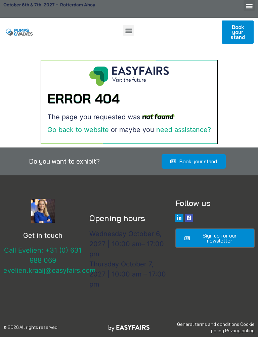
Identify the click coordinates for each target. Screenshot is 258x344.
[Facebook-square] (189, 218)
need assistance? (183, 130)
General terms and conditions (208, 324)
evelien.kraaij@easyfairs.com (49, 270)
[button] (249, 5)
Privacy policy (240, 330)
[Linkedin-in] (179, 218)
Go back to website (78, 130)
